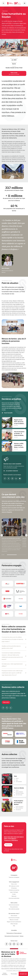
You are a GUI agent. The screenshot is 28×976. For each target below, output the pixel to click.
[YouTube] (19, 478)
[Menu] (24, 3)
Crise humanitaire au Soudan (7, 280)
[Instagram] (12, 478)
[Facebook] (4, 478)
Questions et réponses (5, 624)
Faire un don (6, 702)
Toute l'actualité (8, 413)
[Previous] (2, 535)
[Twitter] (8, 478)
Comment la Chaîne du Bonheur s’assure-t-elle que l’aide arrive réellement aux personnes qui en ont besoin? (12, 656)
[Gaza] (14, 779)
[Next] (26, 535)
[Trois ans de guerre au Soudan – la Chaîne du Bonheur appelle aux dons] (14, 434)
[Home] (14, 3)
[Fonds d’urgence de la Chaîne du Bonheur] (14, 805)
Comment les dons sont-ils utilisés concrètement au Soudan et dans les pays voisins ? (12, 639)
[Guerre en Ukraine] (14, 791)
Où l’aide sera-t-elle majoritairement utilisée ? (12, 665)
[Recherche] (3, 3)
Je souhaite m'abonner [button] (12, 471)
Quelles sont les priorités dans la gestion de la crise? (11, 647)
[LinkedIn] (16, 478)
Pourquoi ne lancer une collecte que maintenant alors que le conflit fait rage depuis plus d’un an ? (12, 673)
